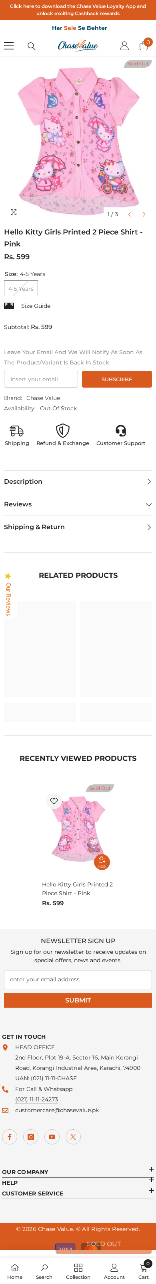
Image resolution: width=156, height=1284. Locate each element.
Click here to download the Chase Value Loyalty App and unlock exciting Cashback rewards (78, 9)
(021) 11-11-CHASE (54, 1078)
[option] (78, 141)
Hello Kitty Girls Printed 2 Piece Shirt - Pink (77, 889)
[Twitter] (73, 1136)
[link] (40, 707)
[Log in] (124, 45)
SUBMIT (78, 1000)
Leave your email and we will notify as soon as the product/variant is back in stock (73, 357)
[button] (129, 214)
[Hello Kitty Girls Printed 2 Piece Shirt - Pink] (78, 829)
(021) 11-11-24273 (36, 1099)
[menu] (9, 46)
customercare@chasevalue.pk (57, 1110)
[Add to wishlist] (54, 801)
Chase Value (43, 398)
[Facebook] (9, 1136)
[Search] (31, 46)
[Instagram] (30, 1136)
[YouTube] (52, 1136)
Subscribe (117, 379)
